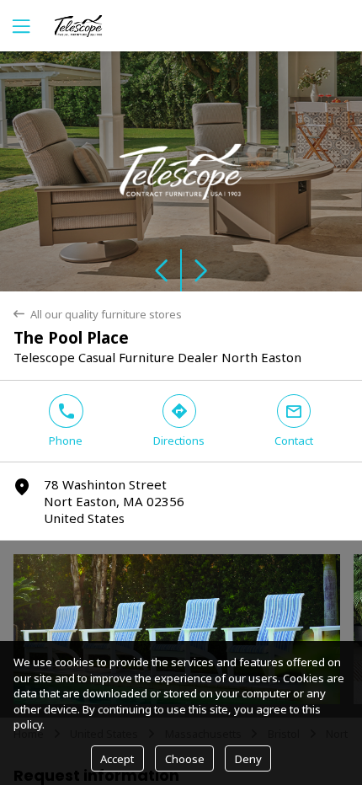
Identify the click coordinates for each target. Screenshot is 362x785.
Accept (117, 758)
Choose (185, 758)
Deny (248, 758)
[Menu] (19, 25)
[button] (90, 171)
